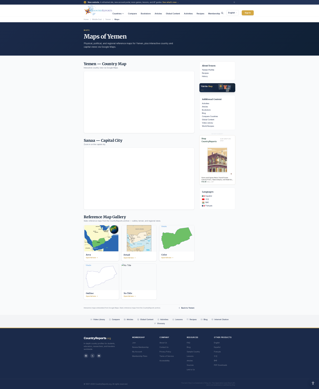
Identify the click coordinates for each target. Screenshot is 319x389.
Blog (204, 113)
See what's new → (170, 2)
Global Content (173, 13)
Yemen (108, 19)
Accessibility (165, 361)
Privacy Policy (165, 352)
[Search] (222, 13)
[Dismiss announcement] (234, 2)
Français (208, 206)
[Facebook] (86, 356)
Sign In (248, 13)
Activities (188, 13)
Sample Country (193, 352)
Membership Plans (139, 356)
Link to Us (191, 369)
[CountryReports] (98, 10)
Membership (214, 13)
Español (208, 196)
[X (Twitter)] (92, 356)
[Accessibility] (313, 383)
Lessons (179, 319)
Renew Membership (140, 347)
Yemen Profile (208, 70)
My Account (137, 352)
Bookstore (146, 13)
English (231, 12)
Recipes (200, 13)
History (205, 76)
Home (86, 19)
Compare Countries (210, 116)
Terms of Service (167, 356)
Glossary (161, 323)
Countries (116, 13)
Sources (190, 365)
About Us (163, 343)
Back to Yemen (187, 308)
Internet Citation (221, 319)
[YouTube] (99, 356)
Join (134, 343)
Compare (132, 13)
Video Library (207, 123)
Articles (158, 13)
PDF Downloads (220, 365)
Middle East (97, 19)
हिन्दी (206, 202)
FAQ (188, 343)
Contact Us (164, 347)
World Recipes (208, 126)
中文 (207, 199)
